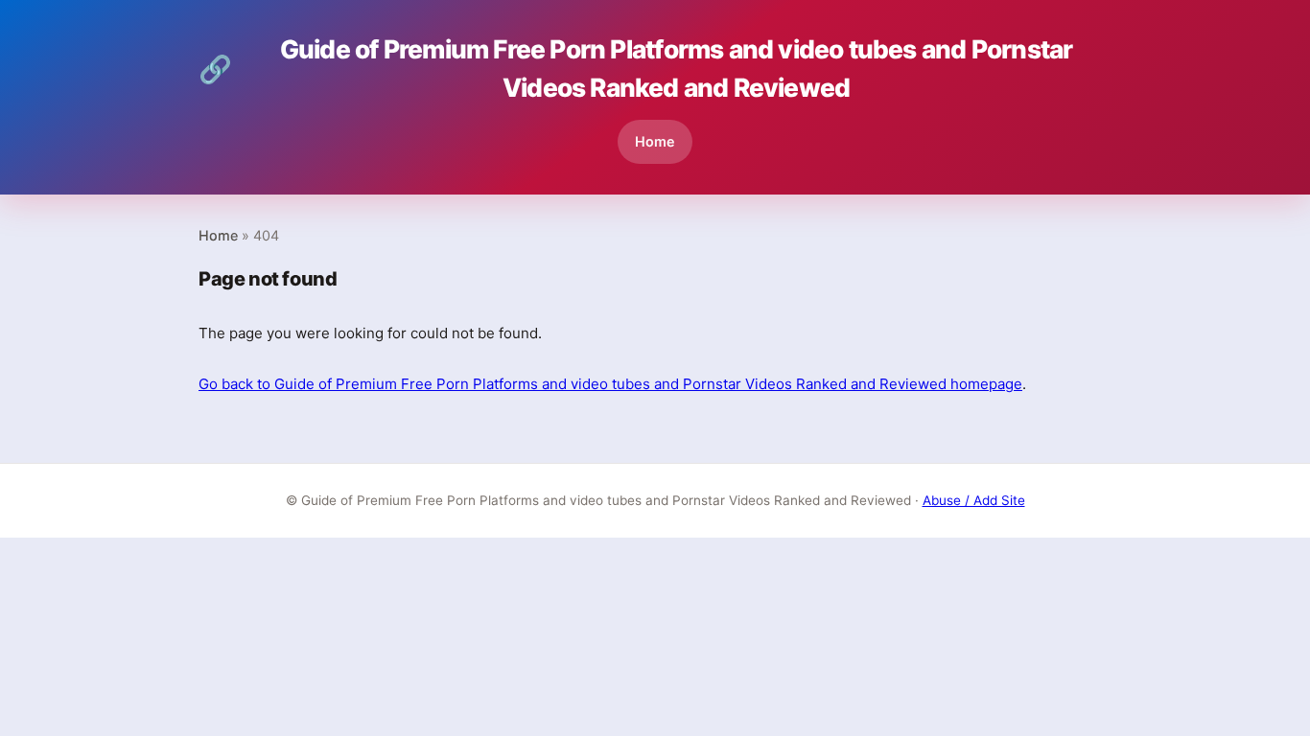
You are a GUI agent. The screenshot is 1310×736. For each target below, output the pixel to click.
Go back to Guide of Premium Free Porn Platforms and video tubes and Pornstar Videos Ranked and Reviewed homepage (610, 384)
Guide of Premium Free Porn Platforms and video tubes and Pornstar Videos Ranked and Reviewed (635, 68)
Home (655, 141)
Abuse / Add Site (974, 500)
